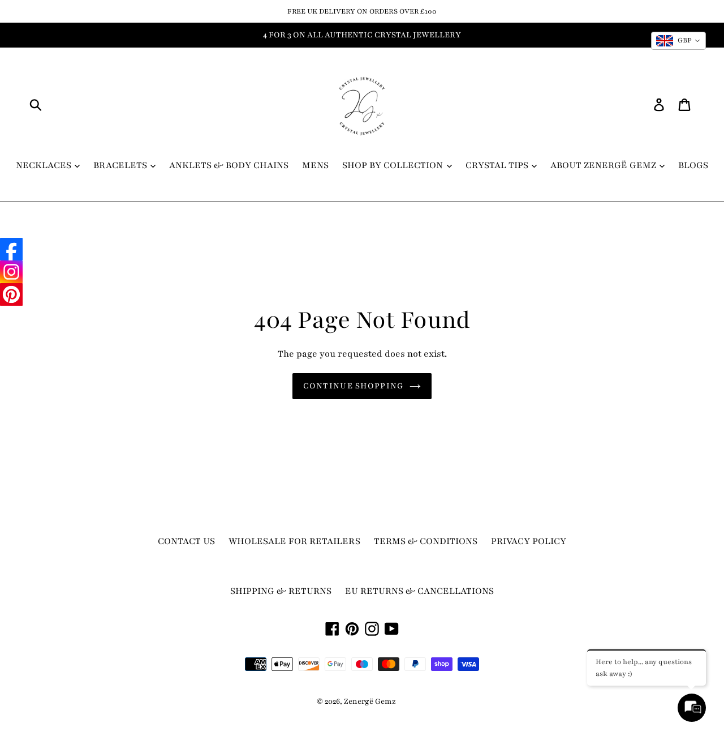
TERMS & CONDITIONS (425, 541)
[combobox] (678, 41)
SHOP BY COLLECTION (393, 165)
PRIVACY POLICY (528, 541)
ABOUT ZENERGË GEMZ (604, 165)
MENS (315, 165)
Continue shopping (353, 385)
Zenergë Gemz (370, 701)
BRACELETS (121, 165)
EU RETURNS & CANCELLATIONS (419, 591)
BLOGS (693, 165)
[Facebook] (11, 249)
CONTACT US (186, 541)
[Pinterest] (11, 294)
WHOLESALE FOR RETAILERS (294, 541)
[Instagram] (11, 271)
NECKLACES (45, 165)
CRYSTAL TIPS (498, 165)
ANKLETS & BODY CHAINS (228, 165)
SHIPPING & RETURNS (280, 591)
